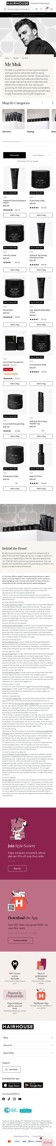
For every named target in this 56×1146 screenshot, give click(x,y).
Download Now (20, 940)
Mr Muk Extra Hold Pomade (12, 625)
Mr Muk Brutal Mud (9, 654)
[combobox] (42, 155)
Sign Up (17, 868)
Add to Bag (14, 215)
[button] (42, 103)
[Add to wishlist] (23, 169)
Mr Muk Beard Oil (8, 780)
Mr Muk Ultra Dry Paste (10, 672)
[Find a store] (36, 9)
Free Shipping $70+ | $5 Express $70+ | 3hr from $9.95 (28, 15)
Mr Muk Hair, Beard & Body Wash (27, 703)
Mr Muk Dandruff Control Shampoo (15, 754)
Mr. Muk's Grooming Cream (12, 605)
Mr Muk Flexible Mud (13, 698)
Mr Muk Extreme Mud (10, 642)
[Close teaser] (41, 1138)
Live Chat (13, 1069)
